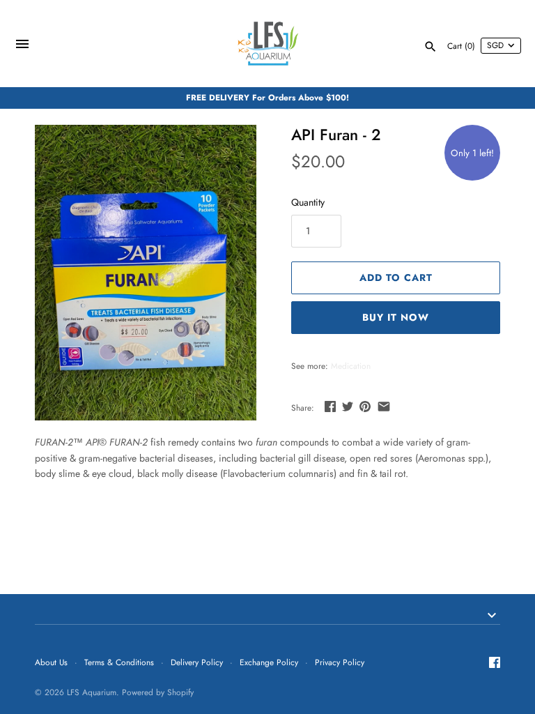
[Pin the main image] (365, 406)
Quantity (308, 202)
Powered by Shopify (158, 692)
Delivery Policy (197, 662)
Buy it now (395, 317)
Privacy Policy (339, 662)
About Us (51, 662)
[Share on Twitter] (347, 406)
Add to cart (396, 277)
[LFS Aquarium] (267, 43)
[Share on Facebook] (330, 406)
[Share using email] (384, 406)
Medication (351, 366)
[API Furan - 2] (145, 272)
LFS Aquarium (91, 692)
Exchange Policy (269, 662)
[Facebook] (494, 663)
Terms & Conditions (119, 662)
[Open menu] (22, 46)
